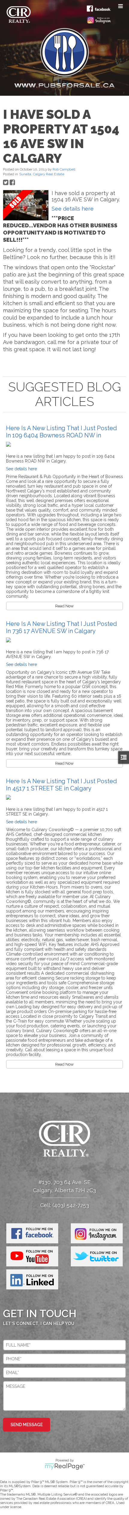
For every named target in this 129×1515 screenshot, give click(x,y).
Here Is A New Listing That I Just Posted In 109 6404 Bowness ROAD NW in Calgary (61, 435)
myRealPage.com (64, 1466)
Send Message (26, 1424)
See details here (73, 209)
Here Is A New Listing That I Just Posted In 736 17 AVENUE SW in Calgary (61, 627)
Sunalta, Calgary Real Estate (41, 174)
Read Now (64, 606)
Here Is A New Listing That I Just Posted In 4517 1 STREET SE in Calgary (61, 785)
